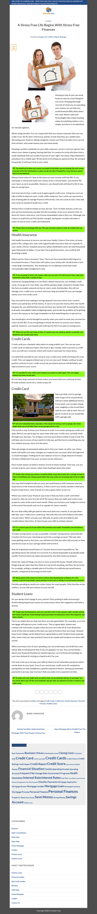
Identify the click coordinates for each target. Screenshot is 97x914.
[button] (13, 10)
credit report (38, 764)
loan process (80, 778)
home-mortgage (18, 846)
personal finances (63, 791)
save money (44, 797)
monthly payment (32, 782)
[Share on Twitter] (46, 692)
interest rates (51, 777)
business (15, 886)
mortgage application (67, 782)
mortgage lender (35, 786)
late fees (64, 778)
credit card (24, 758)
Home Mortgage (18, 894)
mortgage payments (72, 786)
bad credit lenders (19, 881)
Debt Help (15, 890)
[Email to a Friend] (51, 692)
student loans (52, 704)
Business (30, 752)
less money (72, 778)
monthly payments (48, 781)
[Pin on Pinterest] (55, 692)
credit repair (24, 764)
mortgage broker (19, 786)
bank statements (18, 753)
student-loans (17, 859)
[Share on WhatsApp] (37, 692)
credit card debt (39, 759)
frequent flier (27, 773)
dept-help (15, 841)
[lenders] (48, 10)
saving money (59, 797)
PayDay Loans (17, 873)
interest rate (32, 777)
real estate (30, 798)
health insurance (71, 701)
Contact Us (16, 903)
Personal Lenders (18, 877)
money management (19, 782)
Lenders (48, 21)
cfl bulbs (39, 753)
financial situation (31, 769)
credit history (72, 759)
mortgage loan (54, 786)
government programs (59, 773)
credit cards (49, 701)
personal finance (39, 791)
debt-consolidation (19, 833)
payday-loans (17, 854)
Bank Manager (61, 37)
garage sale (41, 773)
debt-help (15, 837)
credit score (59, 701)
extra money (70, 764)
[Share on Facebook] (42, 692)
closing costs (66, 752)
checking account (51, 753)
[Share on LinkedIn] (60, 692)
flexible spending (53, 769)
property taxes (19, 797)
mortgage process (20, 792)
